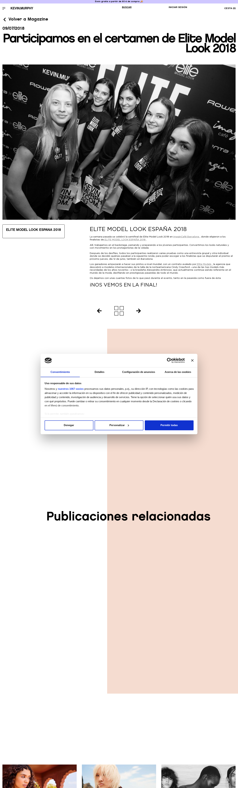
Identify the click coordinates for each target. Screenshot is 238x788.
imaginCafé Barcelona (186, 236)
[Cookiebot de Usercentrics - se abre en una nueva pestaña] (169, 360)
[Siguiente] (140, 310)
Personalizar (117, 425)
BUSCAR (127, 7)
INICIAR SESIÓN (178, 7)
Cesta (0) (230, 8)
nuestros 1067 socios (71, 388)
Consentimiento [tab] (60, 371)
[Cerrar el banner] (192, 360)
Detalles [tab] (99, 371)
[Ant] (98, 310)
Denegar (69, 425)
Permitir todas (169, 425)
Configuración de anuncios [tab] (138, 371)
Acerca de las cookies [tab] (178, 371)
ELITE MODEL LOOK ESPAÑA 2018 (33, 229)
